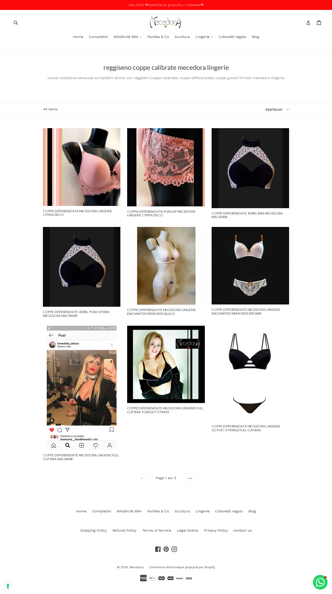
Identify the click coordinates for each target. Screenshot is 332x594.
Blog (255, 37)
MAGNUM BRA (129, 36)
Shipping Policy (93, 530)
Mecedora (136, 567)
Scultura (182, 37)
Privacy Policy (216, 530)
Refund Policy (124, 530)
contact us (242, 530)
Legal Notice (187, 530)
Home (78, 37)
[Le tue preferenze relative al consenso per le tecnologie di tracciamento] (8, 586)
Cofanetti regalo (232, 37)
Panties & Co (158, 37)
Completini (98, 37)
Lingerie (205, 36)
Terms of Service (156, 530)
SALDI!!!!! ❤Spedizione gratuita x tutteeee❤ (166, 5)
